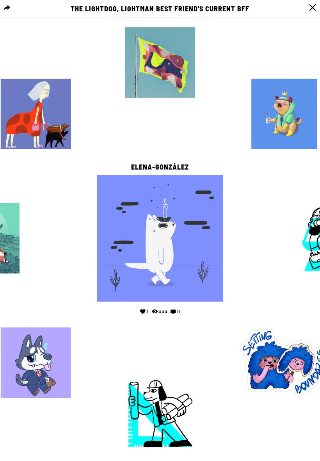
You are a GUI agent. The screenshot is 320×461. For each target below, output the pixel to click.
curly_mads (36, 71)
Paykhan (160, 19)
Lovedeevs (284, 319)
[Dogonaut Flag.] (160, 62)
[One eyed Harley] (284, 114)
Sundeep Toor (160, 371)
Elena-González (160, 167)
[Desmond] (36, 362)
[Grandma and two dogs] (36, 114)
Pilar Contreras (284, 71)
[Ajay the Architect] (160, 414)
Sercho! (36, 319)
